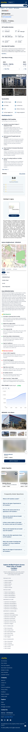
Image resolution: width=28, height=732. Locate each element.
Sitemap (3, 704)
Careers (3, 685)
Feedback (3, 692)
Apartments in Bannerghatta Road (11, 615)
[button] (14, 256)
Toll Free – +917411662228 (7, 712)
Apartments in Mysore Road (9, 620)
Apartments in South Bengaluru (10, 607)
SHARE (19, 75)
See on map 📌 (5, 10)
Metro (8, 272)
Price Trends (4, 663)
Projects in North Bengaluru (9, 595)
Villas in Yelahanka (8, 643)
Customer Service (5, 674)
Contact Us (3, 682)
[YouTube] (10, 720)
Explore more (14, 215)
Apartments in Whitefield (9, 613)
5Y (8, 388)
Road (4, 272)
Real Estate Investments (6, 667)
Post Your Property (5, 665)
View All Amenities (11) (7, 115)
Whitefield (11, 8)
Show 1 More (4, 169)
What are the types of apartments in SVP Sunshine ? (12, 504)
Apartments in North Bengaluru (10, 605)
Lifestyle (15, 269)
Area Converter (4, 672)
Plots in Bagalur (7, 636)
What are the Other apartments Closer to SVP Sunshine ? (12, 536)
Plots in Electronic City (8, 635)
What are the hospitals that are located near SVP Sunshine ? (12, 529)
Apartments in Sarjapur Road (10, 616)
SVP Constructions (7, 16)
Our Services (4, 661)
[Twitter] (7, 720)
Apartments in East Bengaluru (10, 601)
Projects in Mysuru (8, 584)
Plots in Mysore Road (8, 633)
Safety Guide (4, 696)
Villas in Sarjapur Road (8, 644)
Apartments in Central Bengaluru (10, 608)
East (6, 8)
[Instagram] (4, 720)
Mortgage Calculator (5, 706)
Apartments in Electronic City (10, 621)
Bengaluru (3, 8)
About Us (3, 680)
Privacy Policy (4, 689)
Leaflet (24, 266)
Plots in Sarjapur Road (8, 629)
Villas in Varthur (7, 646)
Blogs (2, 702)
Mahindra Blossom (8, 454)
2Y (3, 388)
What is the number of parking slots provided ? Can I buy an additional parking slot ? (12, 543)
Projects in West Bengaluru (9, 593)
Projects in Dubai (7, 582)
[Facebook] (2, 720)
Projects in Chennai (8, 587)
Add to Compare (14, 461)
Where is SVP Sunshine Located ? (11, 498)
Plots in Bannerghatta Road (9, 631)
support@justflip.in (8, 717)
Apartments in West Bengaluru (10, 603)
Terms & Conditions (5, 687)
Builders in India (5, 670)
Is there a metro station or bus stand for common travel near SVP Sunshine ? (12, 523)
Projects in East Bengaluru (9, 592)
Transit (3, 269)
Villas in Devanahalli (8, 641)
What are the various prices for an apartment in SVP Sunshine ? (11, 510)
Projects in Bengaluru (8, 580)
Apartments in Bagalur (8, 623)
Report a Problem (5, 694)
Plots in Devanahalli (8, 628)
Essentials (9, 269)
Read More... (4, 53)
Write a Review (22, 173)
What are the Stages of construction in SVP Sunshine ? (12, 550)
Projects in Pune (7, 585)
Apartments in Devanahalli (9, 618)
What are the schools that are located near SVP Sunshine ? (12, 517)
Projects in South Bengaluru (9, 597)
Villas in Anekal (7, 648)
